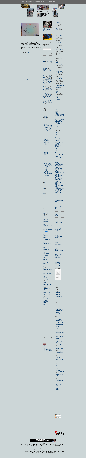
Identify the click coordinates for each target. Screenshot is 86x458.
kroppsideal (44, 78)
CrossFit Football (58, 298)
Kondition (51, 76)
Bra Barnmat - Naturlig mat (58, 121)
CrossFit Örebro (58, 292)
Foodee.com (56, 112)
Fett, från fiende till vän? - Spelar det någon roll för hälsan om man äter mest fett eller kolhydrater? (60, 64)
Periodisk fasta (47, 83)
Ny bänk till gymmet (46, 152)
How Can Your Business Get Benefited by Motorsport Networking (46, 257)
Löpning (50, 78)
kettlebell (44, 76)
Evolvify (56, 180)
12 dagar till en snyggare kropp (59, 261)
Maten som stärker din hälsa (58, 240)
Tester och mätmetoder (58, 244)
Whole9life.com (57, 148)
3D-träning (44, 61)
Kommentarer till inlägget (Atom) (29, 79)
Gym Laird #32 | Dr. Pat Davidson (60, 336)
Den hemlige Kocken (57, 262)
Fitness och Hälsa (45, 301)
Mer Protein (56, 208)
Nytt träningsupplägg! (58, 357)
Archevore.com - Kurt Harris (58, 189)
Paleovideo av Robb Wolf (58, 206)
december (45, 116)
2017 (44, 110)
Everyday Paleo (57, 106)
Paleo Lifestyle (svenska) (58, 157)
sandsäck (51, 89)
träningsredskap (45, 98)
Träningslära (45, 300)
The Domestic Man (57, 105)
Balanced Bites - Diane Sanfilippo (59, 138)
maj (44, 182)
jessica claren (45, 242)
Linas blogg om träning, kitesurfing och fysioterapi (47, 249)
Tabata (43, 93)
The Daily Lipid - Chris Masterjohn (59, 142)
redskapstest (47, 86)
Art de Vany (56, 181)
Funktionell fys (45, 71)
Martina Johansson (58, 41)
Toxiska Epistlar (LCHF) (58, 191)
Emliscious (45, 302)
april (44, 183)
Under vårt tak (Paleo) (57, 159)
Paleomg (56, 109)
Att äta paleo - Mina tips (58, 196)
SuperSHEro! (57, 338)
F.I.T (44, 305)
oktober (45, 118)
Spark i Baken (45, 265)
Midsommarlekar (46, 139)
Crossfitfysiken (58, 312)
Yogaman (57, 365)
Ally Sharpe (56, 151)
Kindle (48, 76)
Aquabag (46, 62)
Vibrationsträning (47, 103)
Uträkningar (44, 102)
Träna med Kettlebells (57, 263)
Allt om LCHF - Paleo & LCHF (58, 125)
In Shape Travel (45, 200)
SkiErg (47, 90)
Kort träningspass (46, 162)
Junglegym (49, 28)
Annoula (44, 312)
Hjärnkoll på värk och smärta (58, 231)
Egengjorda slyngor (45, 30)
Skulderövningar (46, 145)
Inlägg (56, 415)
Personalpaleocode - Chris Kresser (59, 188)
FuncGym (44, 29)
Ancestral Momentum (57, 153)
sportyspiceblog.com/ (46, 255)
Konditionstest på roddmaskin (58, 222)
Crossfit (47, 65)
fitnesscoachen (45, 215)
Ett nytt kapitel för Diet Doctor (59, 22)
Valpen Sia (47, 102)
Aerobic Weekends (45, 197)
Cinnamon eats (57, 111)
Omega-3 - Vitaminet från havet (59, 241)
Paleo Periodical (57, 143)
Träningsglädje (45, 231)
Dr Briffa (56, 152)
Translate (49, 50)
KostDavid (57, 62)
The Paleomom (57, 146)
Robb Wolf (56, 133)
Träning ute (45, 176)
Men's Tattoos (57, 368)
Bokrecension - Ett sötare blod (48, 151)
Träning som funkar (57, 257)
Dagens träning (46, 153)
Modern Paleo (56, 183)
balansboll (49, 62)
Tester (46, 93)
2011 (44, 189)
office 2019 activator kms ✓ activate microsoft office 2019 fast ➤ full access (60, 326)
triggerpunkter (47, 94)
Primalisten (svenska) (57, 167)
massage (44, 79)
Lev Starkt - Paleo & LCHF (58, 122)
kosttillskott (49, 77)
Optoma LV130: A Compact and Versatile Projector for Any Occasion (47, 237)
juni (44, 123)
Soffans (44, 252)
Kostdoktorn (57, 21)
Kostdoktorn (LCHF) (57, 163)
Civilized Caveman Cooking (58, 108)
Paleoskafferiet (57, 104)
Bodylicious (56, 237)
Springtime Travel (45, 199)
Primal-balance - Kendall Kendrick (59, 150)
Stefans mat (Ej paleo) (57, 127)
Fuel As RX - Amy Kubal (58, 145)
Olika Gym (49, 81)
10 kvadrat (44, 309)
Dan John (57, 328)
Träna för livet (56, 235)
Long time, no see (45, 282)
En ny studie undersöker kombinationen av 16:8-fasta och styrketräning (60, 72)
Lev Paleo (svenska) (57, 171)
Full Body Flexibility (57, 265)
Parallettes (49, 82)
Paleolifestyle (56, 187)
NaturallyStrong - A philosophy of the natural (46, 292)
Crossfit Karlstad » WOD (59, 296)
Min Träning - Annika (58, 377)
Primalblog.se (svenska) (58, 158)
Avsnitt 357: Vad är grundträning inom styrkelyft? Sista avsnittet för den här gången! (60, 50)
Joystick (43, 75)
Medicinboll (56, 215)
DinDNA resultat (46, 130)
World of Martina (58, 387)
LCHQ (55, 243)
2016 (44, 111)
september (45, 119)
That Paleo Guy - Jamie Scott (58, 178)
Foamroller (44, 70)
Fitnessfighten (45, 68)
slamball (50, 90)
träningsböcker (45, 95)
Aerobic (48, 61)
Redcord (47, 28)
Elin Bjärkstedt (45, 221)
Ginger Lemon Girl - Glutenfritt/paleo (59, 119)
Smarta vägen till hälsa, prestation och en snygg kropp (59, 78)
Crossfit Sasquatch (58, 351)
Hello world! (44, 216)
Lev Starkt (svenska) (57, 174)
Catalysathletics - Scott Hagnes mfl (59, 114)
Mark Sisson (56, 135)
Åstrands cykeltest (57, 221)
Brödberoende (56, 238)
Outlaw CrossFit (58, 288)
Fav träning (49, 67)
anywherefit (57, 354)
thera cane (50, 93)
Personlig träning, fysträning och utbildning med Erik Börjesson (60, 86)
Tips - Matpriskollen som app (58, 202)
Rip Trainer (47, 88)
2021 (44, 109)
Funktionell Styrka (46, 279)
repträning (50, 87)
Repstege (48, 29)
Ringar (46, 29)
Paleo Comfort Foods (57, 110)
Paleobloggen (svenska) (58, 179)
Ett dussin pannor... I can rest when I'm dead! (47, 235)
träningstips (44, 100)
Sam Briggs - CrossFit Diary (59, 309)
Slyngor (56, 214)
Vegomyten (56, 227)
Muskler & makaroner (46, 297)
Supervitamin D (57, 242)
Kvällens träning (46, 138)
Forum (43, 201)
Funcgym (50, 70)
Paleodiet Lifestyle (57, 184)
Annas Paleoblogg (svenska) (58, 169)
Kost (44, 77)
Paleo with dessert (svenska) (58, 168)
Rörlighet (48, 89)
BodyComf (44, 224)
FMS (50, 69)
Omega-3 (56, 207)
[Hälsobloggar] (44, 339)
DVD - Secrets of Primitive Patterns (59, 250)
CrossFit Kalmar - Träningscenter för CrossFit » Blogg (60, 390)
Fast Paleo (56, 117)
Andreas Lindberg (58, 344)
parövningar (44, 83)
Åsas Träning (45, 259)
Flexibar (49, 68)
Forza (47, 70)
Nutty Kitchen (56, 113)
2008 (44, 193)
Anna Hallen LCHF (57, 132)
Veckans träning (46, 167)
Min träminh (50, 79)
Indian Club (45, 74)
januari (45, 187)
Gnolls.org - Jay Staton (58, 139)
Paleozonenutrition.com (58, 182)
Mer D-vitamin (56, 203)
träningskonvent (45, 97)
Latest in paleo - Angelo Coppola (59, 164)
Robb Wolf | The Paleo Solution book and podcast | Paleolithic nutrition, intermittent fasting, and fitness (59, 319)
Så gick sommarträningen (59, 92)
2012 (44, 188)
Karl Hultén (57, 56)
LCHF (47, 78)
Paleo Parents (56, 147)
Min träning (45, 80)
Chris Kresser (56, 134)
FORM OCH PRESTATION (59, 359)
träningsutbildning (50, 100)
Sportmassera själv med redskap (59, 236)
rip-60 (50, 88)
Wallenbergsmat (57, 126)
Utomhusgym (49, 101)
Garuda (50, 71)
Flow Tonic (46, 69)
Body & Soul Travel (45, 198)
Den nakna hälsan (57, 256)
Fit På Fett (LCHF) (57, 170)
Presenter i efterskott (46, 142)
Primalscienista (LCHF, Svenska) (59, 154)
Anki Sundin (44, 310)
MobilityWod (57, 379)
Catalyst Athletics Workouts (59, 313)
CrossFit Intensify (58, 290)
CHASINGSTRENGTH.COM (59, 324)
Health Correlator (57, 149)
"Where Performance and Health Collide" (59, 335)
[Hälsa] (44, 351)
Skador (44, 90)
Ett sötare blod (58, 99)
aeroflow (51, 61)
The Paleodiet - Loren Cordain (58, 175)
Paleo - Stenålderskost (58, 229)
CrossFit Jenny (58, 370)
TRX (45, 28)
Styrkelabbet (57, 48)
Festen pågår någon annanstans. (47, 298)
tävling (45, 101)
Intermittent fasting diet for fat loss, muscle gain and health (47, 269)
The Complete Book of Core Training (59, 258)
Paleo (43, 82)
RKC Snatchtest (57, 219)
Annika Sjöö (44, 311)
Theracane (44, 94)
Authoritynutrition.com (57, 144)
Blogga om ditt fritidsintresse (46, 253)
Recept (46, 85)
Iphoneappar (49, 74)
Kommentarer (57, 417)
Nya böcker (45, 124)
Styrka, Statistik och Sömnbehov (59, 352)
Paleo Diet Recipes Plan (58, 120)
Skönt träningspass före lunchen (48, 125)
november (45, 117)
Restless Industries (58, 87)
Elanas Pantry (56, 107)
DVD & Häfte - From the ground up (59, 247)
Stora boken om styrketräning (58, 264)
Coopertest (56, 220)
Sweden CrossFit (58, 294)
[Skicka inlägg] (30, 52)
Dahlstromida (44, 314)
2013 (44, 115)
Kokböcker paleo (57, 198)
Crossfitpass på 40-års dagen (26, 21)
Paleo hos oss (56, 160)
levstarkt (57, 388)
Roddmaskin (44, 89)
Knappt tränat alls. (45, 277)
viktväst (51, 103)
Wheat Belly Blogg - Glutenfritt (59, 190)
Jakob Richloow (58, 97)
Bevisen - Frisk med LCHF (58, 228)
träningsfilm (48, 96)
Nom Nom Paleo (57, 118)
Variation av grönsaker (57, 199)
